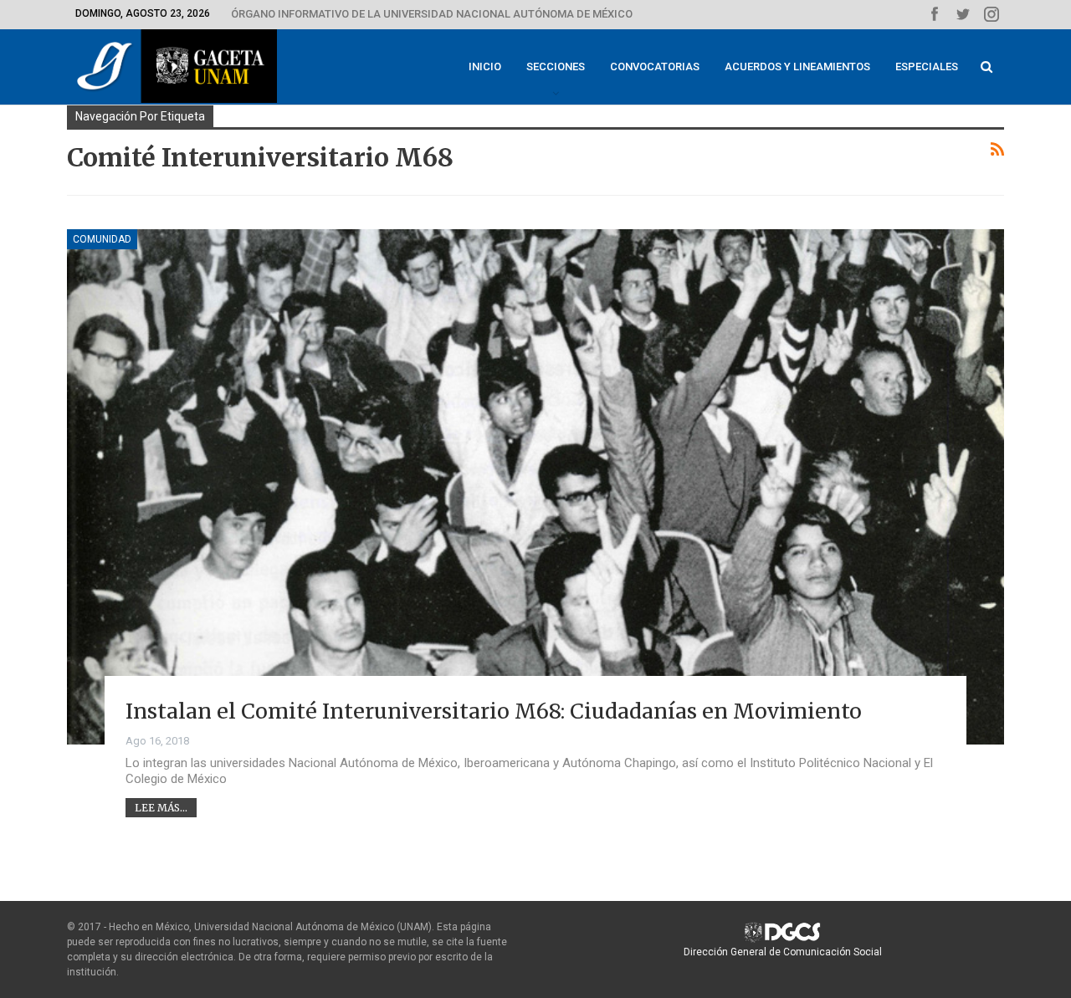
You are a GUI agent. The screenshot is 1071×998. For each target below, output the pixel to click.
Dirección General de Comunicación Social (783, 952)
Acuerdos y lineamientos (797, 66)
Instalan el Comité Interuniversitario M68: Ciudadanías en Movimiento (494, 711)
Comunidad (102, 239)
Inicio (485, 66)
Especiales (926, 66)
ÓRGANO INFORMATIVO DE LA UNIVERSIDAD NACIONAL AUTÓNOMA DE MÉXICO (432, 14)
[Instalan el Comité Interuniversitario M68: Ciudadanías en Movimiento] (535, 487)
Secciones (555, 66)
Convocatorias (654, 66)
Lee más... (161, 807)
